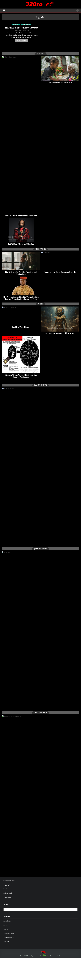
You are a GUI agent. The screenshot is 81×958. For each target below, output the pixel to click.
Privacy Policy (8, 893)
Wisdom (6, 941)
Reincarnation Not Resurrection (60, 83)
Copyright (6, 885)
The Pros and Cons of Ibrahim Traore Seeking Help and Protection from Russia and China (21, 298)
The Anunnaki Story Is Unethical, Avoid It (60, 333)
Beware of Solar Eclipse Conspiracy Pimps (21, 215)
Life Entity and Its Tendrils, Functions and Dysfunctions (21, 273)
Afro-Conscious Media (53, 956)
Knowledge (16, 24)
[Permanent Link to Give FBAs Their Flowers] (21, 316)
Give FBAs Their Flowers (20, 327)
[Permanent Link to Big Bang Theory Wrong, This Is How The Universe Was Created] (21, 354)
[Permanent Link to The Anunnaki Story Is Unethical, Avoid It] (60, 319)
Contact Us (7, 897)
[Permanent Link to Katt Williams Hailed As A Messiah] (21, 230)
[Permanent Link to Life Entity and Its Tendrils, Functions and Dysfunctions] (21, 261)
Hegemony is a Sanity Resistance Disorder (60, 272)
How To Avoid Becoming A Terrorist (21, 27)
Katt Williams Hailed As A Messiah (21, 244)
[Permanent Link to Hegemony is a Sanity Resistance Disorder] (60, 261)
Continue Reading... (21, 41)
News (5, 925)
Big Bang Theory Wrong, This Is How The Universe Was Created (21, 376)
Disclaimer (7, 889)
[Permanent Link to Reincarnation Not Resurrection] (60, 68)
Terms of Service (9, 881)
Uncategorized (8, 933)
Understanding (26, 24)
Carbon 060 (17, 30)
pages (5, 929)
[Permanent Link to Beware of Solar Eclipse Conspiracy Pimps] (21, 135)
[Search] (77, 10)
